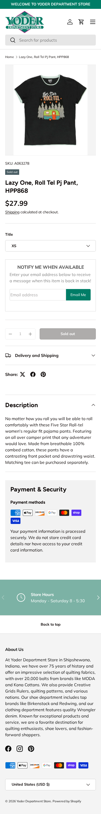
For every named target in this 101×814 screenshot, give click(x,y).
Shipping (12, 212)
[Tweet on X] (22, 374)
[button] (81, 22)
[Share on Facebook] (33, 374)
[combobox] (50, 40)
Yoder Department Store (34, 801)
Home (9, 57)
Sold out (68, 333)
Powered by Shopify (67, 801)
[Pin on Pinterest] (43, 374)
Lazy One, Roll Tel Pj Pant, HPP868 (44, 57)
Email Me (78, 294)
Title (9, 234)
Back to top (51, 624)
